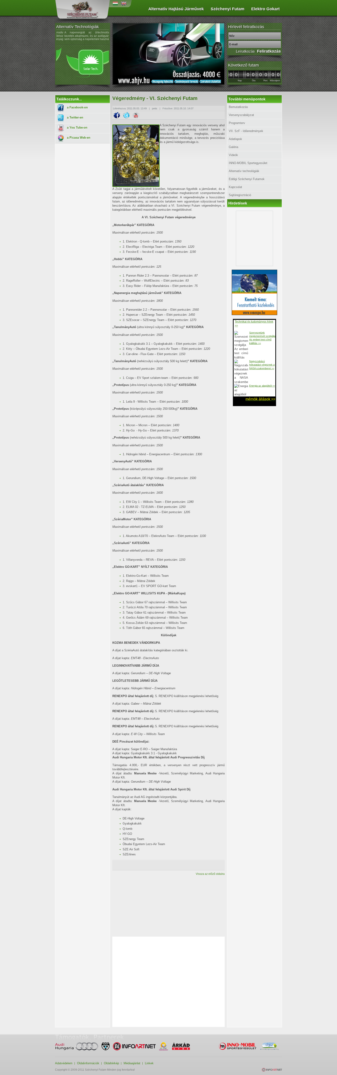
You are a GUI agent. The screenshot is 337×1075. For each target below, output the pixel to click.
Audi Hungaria (76, 1046)
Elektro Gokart (265, 9)
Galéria (233, 147)
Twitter (126, 115)
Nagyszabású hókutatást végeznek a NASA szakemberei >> (262, 365)
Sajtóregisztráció (240, 195)
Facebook (116, 115)
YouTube (136, 115)
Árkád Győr (181, 1046)
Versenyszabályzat (241, 115)
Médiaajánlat (132, 1063)
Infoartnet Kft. (134, 1046)
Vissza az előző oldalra (210, 874)
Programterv (237, 123)
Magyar (115, 3)
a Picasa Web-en (78, 137)
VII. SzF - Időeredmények (246, 131)
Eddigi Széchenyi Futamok (247, 179)
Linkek (149, 1063)
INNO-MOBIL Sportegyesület (248, 163)
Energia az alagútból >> (262, 385)
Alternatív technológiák (244, 171)
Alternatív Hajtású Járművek (176, 9)
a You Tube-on (77, 127)
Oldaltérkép (111, 1063)
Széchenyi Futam (82, 9)
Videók (233, 155)
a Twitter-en (75, 117)
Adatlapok (235, 139)
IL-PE (163, 1046)
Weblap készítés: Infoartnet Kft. (272, 1070)
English (123, 3)
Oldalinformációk (88, 1063)
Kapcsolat (235, 187)
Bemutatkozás (238, 107)
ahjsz (269, 1046)
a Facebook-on (77, 107)
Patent (106, 1046)
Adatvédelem (63, 1063)
